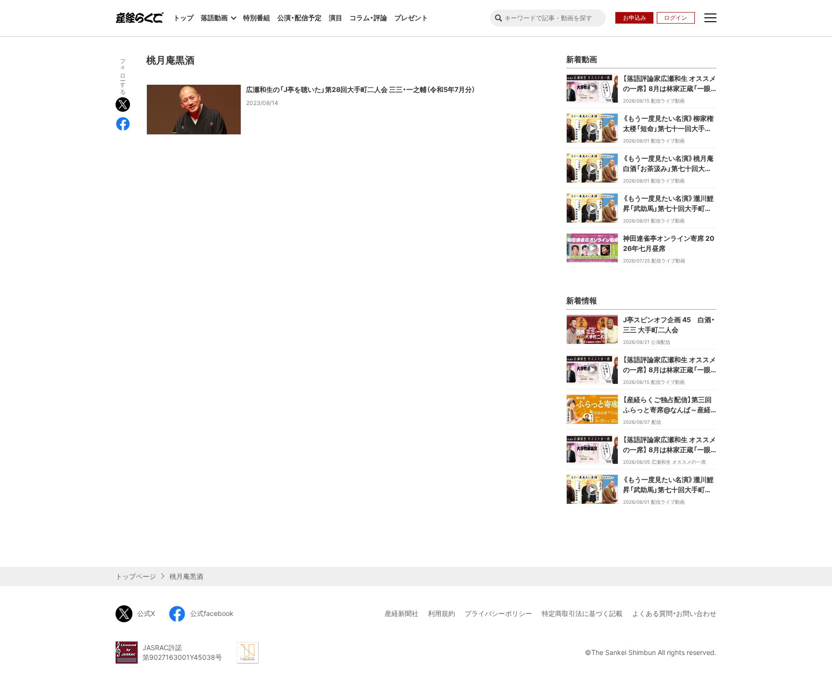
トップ (183, 17)
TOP (729, 551)
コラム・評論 (368, 17)
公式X (146, 613)
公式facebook (212, 613)
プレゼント (411, 17)
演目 (335, 17)
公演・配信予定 (299, 17)
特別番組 (256, 17)
